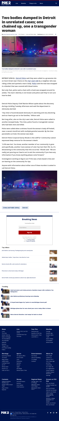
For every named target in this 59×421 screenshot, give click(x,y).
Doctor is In (5, 368)
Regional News (36, 379)
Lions (18, 359)
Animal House (49, 342)
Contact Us (49, 357)
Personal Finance (21, 381)
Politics (3, 349)
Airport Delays (49, 338)
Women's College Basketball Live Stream (50, 400)
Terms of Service (30, 241)
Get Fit (3, 365)
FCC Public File (49, 366)
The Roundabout (6, 338)
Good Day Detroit (6, 355)
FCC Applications (50, 368)
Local (3, 331)
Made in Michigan (6, 337)
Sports (19, 353)
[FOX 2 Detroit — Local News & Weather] (7, 3)
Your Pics (34, 329)
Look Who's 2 (34, 337)
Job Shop (48, 363)
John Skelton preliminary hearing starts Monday (24, 296)
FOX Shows (34, 355)
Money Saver (5, 366)
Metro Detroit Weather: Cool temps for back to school (26, 314)
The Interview (5, 340)
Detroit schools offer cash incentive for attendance (14, 264)
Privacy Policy (31, 239)
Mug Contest (5, 359)
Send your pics (35, 331)
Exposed (4, 389)
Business (4, 344)
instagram (53, 412)
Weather (49, 329)
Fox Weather (49, 340)
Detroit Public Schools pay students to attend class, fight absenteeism (19, 277)
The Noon (4, 357)
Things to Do (5, 346)
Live (18, 329)
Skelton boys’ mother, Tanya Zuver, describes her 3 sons (15, 257)
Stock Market (20, 385)
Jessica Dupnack (6, 34)
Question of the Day (36, 333)
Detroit (25, 208)
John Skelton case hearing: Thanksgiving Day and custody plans (17, 250)
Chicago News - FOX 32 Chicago (36, 382)
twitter (50, 412)
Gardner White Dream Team (7, 385)
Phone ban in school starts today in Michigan (13, 271)
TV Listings (34, 359)
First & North (20, 357)
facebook (48, 412)
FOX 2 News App (50, 361)
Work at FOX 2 (49, 359)
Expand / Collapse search (56, 3)
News (4, 329)
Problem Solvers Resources (50, 372)
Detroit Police (21, 78)
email (56, 412)
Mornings (5, 353)
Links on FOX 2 (5, 370)
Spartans (19, 363)
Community (49, 365)
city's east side (33, 81)
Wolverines (19, 361)
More (41, 3)
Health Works (5, 361)
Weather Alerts (49, 335)
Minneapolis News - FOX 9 (36, 388)
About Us (49, 353)
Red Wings (19, 368)
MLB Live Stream (50, 388)
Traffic (47, 337)
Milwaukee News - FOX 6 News (35, 385)
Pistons (18, 365)
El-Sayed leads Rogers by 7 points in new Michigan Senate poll (28, 302)
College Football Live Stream (51, 385)
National (4, 342)
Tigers (18, 366)
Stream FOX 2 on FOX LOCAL (22, 332)
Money (19, 379)
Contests (33, 361)
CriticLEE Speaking (35, 357)
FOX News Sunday (6, 348)
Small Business (20, 387)
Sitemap (48, 375)
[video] (53, 252)
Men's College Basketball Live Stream (50, 395)
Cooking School (6, 363)
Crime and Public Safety (31, 34)
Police (34, 84)
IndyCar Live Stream (51, 392)
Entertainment (36, 353)
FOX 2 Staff (49, 355)
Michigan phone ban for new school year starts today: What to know (30, 308)
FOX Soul (19, 336)
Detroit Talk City (6, 335)
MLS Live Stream (50, 404)
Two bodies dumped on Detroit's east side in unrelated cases (19, 69)
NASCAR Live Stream (51, 390)
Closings (48, 331)
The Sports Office (21, 355)
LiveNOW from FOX (21, 334)
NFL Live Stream (50, 383)
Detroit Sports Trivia (36, 335)
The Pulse (4, 333)
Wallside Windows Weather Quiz (6, 382)
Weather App (49, 333)
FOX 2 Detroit (21, 34)
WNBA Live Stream (51, 403)
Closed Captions (50, 370)
